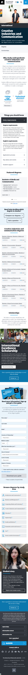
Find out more (7, 105)
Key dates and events (9, 160)
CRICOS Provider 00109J (19, 664)
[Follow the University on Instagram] (6, 652)
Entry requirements (9, 120)
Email (3, 429)
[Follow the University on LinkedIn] (12, 652)
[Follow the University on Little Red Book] (25, 652)
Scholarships (5, 50)
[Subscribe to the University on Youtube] (15, 652)
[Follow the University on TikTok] (9, 652)
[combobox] (14, 437)
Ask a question (13, 220)
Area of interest (5, 452)
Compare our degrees (13, 215)
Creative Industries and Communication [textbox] (10, 454)
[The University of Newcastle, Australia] (7, 2)
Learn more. (15, 203)
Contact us (13, 378)
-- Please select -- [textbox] (5, 449)
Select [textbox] (3, 443)
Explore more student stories (13, 590)
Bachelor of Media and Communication (11, 261)
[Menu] (26, 2)
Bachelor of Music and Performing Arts (11, 278)
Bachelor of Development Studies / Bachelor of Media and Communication (13, 253)
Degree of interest (6, 463)
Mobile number (5, 440)
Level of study (5, 457)
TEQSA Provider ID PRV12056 (10, 666)
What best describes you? (8, 446)
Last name (4, 423)
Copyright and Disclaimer (15, 660)
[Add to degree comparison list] (25, 241)
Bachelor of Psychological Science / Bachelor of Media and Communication (13, 295)
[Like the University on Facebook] (2, 652)
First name (4, 418)
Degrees (3, 47)
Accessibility (14, 662)
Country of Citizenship (7, 435)
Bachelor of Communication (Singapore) (11, 245)
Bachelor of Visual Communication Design (12, 303)
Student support (8, 165)
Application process (9, 155)
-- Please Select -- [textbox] (5, 437)
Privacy (22, 660)
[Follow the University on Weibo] (22, 652)
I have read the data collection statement (13, 469)
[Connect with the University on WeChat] (19, 652)
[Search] (21, 2)
